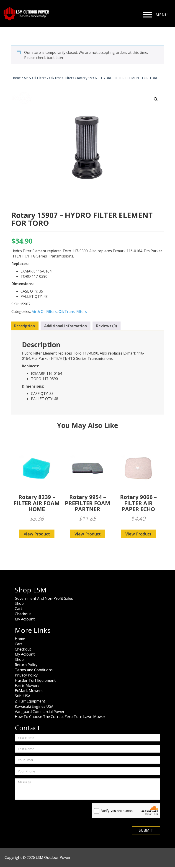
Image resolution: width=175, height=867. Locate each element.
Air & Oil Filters (35, 77)
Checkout (23, 613)
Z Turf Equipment (30, 701)
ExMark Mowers (29, 690)
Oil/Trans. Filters (61, 77)
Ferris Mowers (27, 685)
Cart (18, 608)
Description (24, 325)
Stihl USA (22, 695)
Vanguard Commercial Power (39, 711)
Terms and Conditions (34, 669)
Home (16, 77)
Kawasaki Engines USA (34, 706)
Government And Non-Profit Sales (44, 598)
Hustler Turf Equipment (35, 680)
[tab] (24, 326)
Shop (19, 603)
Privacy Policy (26, 675)
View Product (37, 534)
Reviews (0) (106, 325)
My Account (25, 619)
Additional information (65, 325)
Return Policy (26, 664)
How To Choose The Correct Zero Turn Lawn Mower (60, 716)
